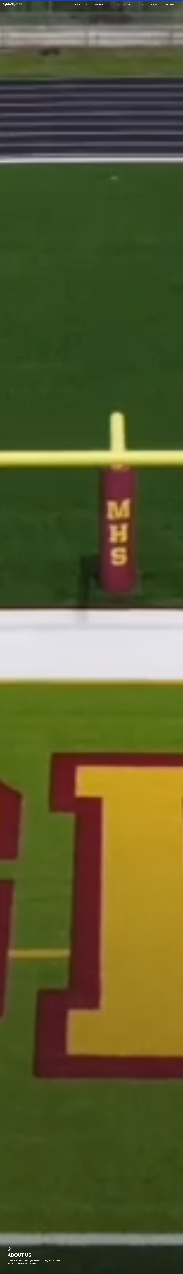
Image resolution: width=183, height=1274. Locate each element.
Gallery (126, 5)
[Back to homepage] (12, 4)
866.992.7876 (168, 5)
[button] (83, 5)
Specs (136, 5)
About (145, 5)
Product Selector (103, 5)
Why (117, 5)
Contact (155, 5)
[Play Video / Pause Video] (9, 1249)
